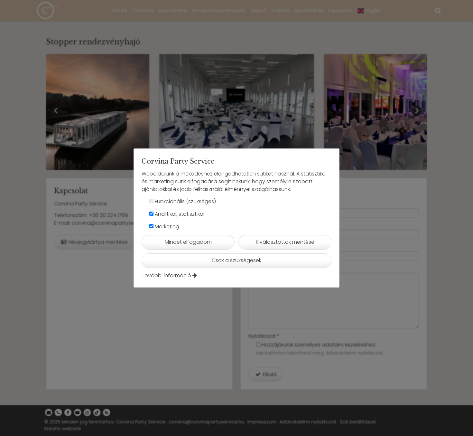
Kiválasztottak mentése (285, 242)
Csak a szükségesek (236, 260)
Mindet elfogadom (188, 242)
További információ (166, 275)
